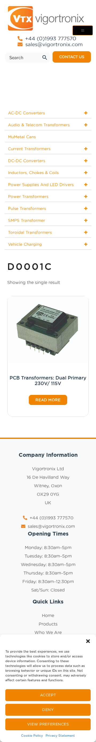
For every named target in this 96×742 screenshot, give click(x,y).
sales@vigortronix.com (54, 44)
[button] (88, 641)
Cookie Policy (32, 735)
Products (48, 624)
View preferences (48, 724)
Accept (48, 695)
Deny (48, 710)
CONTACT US (71, 57)
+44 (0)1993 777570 (49, 38)
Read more (47, 400)
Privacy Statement (60, 735)
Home (48, 615)
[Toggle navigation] (83, 30)
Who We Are (48, 632)
